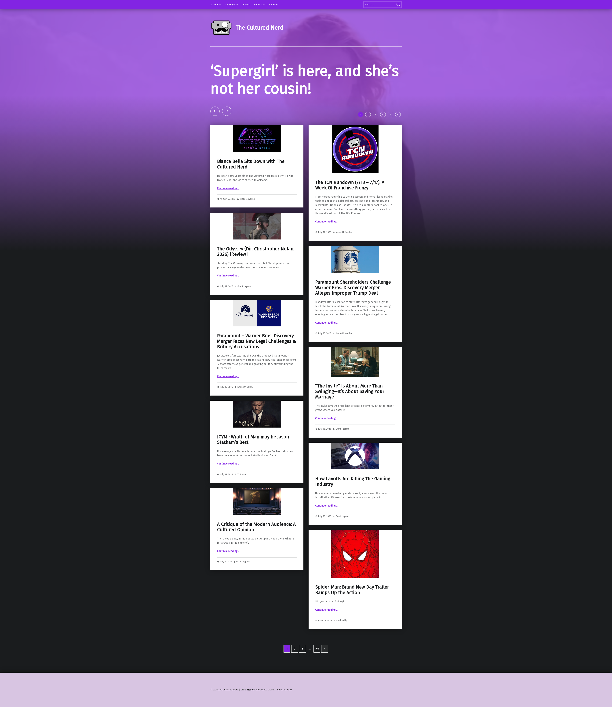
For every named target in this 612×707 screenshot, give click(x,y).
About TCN (259, 4)
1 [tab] (360, 132)
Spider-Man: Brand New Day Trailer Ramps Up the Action (352, 607)
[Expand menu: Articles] (220, 4)
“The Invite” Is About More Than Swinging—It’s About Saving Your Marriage (349, 409)
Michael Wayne (247, 216)
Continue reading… (228, 205)
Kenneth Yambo (344, 250)
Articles (214, 4)
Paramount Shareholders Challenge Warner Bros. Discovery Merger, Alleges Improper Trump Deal (353, 305)
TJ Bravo (241, 492)
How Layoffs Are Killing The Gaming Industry (352, 499)
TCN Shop (273, 4)
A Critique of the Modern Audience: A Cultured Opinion (256, 544)
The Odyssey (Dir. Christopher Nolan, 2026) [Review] (255, 269)
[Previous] (215, 128)
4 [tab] (382, 132)
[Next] (226, 128)
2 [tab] (367, 132)
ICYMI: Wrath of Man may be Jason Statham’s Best (253, 457)
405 (317, 666)
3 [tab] (375, 132)
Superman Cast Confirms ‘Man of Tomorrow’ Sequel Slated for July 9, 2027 (297, 88)
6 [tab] (397, 132)
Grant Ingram (244, 304)
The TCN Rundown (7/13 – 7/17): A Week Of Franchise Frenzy (349, 202)
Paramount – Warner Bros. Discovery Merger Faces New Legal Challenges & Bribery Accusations (256, 359)
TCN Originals (231, 4)
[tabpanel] (306, 94)
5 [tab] (390, 132)
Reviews (246, 4)
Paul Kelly (341, 638)
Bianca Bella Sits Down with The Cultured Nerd (250, 181)
